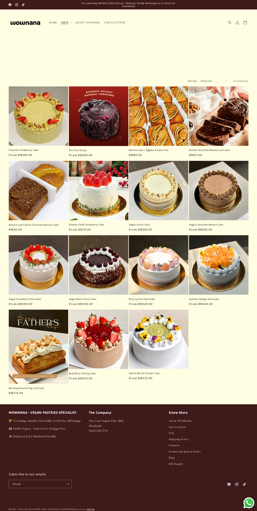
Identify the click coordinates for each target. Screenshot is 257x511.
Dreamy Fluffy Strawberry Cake (86, 224)
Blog (172, 457)
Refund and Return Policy (185, 451)
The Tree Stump (78, 150)
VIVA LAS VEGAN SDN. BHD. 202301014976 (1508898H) (46, 509)
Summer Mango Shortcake (204, 299)
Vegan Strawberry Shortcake (25, 299)
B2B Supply (176, 463)
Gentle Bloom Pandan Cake (144, 373)
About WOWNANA (180, 420)
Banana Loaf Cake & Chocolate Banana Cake (34, 224)
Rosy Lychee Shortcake (142, 299)
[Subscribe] (68, 484)
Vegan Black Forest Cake (83, 299)
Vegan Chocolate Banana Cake (206, 224)
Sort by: (192, 81)
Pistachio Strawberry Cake (23, 150)
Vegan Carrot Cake (139, 224)
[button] (66, 22)
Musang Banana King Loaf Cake (26, 388)
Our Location (177, 427)
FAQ (171, 433)
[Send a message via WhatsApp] (248, 503)
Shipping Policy (179, 439)
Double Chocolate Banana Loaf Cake (209, 150)
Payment (174, 445)
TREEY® (90, 509)
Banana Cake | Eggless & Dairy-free (148, 150)
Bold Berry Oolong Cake (82, 373)
